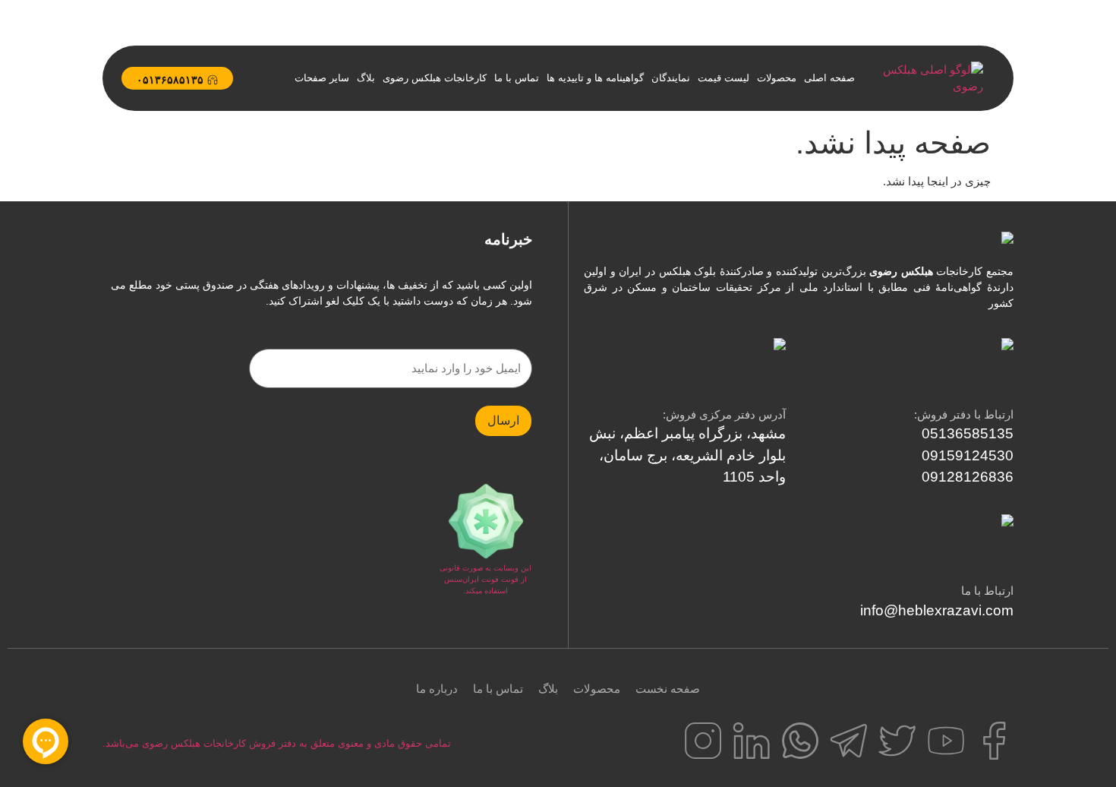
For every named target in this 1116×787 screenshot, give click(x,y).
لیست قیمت (723, 78)
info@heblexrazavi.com (937, 610)
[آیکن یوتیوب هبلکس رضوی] (946, 741)
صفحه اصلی (829, 78)
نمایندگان (670, 78)
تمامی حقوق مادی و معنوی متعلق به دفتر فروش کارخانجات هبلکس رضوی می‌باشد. (276, 743)
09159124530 (968, 455)
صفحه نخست (667, 688)
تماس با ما (516, 78)
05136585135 (968, 433)
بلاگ (366, 78)
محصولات (776, 78)
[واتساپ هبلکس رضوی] (800, 741)
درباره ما (437, 688)
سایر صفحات (322, 78)
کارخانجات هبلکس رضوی (435, 78)
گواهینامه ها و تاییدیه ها (595, 78)
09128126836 (968, 477)
